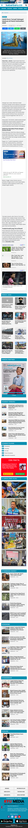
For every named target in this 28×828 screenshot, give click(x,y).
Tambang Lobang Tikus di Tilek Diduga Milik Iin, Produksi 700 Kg (18, 585)
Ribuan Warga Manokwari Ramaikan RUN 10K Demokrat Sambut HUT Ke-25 (17, 658)
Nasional (4, 16)
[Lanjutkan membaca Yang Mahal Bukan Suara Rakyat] (6, 737)
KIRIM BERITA (7, 795)
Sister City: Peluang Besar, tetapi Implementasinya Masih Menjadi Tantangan (18, 755)
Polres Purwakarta (9, 453)
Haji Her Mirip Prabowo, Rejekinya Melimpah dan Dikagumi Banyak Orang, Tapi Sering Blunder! (18, 746)
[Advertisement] (14, 87)
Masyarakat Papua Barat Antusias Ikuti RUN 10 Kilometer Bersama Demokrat (17, 668)
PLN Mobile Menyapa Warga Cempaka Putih (20, 322)
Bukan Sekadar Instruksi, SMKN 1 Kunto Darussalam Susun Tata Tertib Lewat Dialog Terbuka (17, 712)
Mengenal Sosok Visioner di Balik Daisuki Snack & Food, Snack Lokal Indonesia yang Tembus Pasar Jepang (9, 466)
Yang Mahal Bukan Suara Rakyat (16, 734)
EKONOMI (20, 8)
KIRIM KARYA (7, 791)
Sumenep (7, 448)
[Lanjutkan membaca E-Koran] (14, 378)
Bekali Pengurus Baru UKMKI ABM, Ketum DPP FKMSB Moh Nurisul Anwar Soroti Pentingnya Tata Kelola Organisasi (18, 693)
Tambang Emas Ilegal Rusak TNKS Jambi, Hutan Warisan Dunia (17, 595)
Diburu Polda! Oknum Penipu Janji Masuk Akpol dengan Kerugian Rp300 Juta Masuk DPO (20, 308)
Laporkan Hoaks (8, 474)
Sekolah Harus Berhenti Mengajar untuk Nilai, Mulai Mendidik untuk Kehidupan (17, 765)
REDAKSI (7, 788)
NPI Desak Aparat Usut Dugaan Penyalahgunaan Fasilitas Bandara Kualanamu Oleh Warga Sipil (6, 339)
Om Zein (6, 450)
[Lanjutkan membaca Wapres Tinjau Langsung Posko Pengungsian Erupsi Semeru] (20, 330)
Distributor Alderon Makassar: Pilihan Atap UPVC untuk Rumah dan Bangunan (18, 648)
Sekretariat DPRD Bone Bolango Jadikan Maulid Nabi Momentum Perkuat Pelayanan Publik (16, 421)
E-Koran (14, 395)
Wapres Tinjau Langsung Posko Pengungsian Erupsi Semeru (20, 338)
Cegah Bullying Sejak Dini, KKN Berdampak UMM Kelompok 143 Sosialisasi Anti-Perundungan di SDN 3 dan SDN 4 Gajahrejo (17, 683)
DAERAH (15, 8)
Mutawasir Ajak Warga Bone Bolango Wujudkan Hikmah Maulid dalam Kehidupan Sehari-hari (16, 414)
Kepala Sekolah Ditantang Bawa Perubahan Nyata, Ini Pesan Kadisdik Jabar (17, 702)
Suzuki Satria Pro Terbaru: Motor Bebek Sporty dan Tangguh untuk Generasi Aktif (6, 324)
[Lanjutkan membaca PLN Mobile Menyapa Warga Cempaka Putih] (20, 315)
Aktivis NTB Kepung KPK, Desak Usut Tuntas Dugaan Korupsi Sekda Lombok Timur (7, 353)
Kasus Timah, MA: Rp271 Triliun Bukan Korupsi (16, 574)
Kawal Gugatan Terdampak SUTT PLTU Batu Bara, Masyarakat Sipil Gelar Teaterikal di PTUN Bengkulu (19, 354)
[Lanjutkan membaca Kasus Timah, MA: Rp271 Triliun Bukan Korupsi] (6, 577)
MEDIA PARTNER (21, 795)
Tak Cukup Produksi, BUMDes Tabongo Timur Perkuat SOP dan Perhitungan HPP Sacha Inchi (18, 722)
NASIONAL (9, 8)
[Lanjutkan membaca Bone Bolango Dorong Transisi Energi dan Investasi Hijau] (4, 428)
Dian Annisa (9, 58)
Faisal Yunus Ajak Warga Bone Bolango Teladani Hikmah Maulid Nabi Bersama (16, 435)
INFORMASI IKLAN (21, 788)
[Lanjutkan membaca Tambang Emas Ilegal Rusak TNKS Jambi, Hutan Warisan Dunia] (6, 596)
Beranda (4, 8)
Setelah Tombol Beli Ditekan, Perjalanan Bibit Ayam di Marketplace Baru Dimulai (17, 629)
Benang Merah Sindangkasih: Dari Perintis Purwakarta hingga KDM (17, 775)
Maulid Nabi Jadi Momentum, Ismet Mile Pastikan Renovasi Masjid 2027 (16, 407)
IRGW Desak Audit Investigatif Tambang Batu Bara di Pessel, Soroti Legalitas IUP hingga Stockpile (18, 615)
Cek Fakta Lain (20, 474)
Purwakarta (7, 446)
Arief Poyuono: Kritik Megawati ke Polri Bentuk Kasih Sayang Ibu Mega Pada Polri (7, 306)
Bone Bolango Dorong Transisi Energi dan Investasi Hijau (16, 428)
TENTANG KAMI (21, 791)
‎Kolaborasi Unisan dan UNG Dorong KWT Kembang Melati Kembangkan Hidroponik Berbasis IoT (18, 639)
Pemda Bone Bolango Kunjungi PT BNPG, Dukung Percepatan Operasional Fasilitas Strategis (17, 605)
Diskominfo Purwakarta (10, 455)
